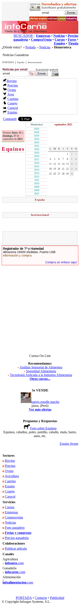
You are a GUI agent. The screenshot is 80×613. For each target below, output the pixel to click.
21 (63, 168)
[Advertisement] (42, 237)
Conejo (12, 103)
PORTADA (8, 62)
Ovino (11, 90)
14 (63, 163)
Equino (12, 112)
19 (54, 168)
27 (59, 173)
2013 (36, 173)
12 (54, 163)
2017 (36, 159)
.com (14, 563)
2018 (36, 156)
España (21, 62)
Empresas (11, 512)
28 (63, 173)
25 (50, 173)
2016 (36, 163)
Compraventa (14, 517)
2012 (36, 176)
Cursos (9, 507)
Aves (10, 94)
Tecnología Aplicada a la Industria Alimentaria (41, 375)
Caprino (12, 99)
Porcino (12, 85)
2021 (36, 146)
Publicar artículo (16, 548)
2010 (36, 183)
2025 (36, 132)
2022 (36, 142)
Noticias (44, 47)
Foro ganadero (15, 527)
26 (54, 173)
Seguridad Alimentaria (41, 371)
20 (59, 168)
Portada (30, 47)
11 (50, 163)
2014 (36, 169)
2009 (36, 186)
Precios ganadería (17, 538)
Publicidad (57, 598)
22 (67, 168)
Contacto (41, 598)
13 (59, 163)
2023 (36, 139)
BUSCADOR (23, 36)
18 (50, 168)
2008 (36, 190)
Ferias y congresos (18, 533)
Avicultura (12, 476)
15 (67, 163)
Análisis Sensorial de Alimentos (41, 367)
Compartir (10, 119)
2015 (36, 166)
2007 (36, 193)
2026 (36, 129)
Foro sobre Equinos (43, 428)
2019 (36, 152)
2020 (36, 149)
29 (67, 173)
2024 (36, 135)
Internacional (35, 62)
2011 (36, 180)
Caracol (12, 108)
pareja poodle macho (45, 402)
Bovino (12, 81)
